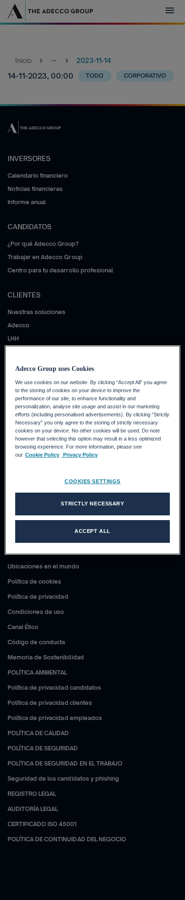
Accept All (92, 531)
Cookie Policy (42, 455)
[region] (93, 450)
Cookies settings (92, 481)
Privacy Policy (80, 455)
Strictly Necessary (92, 503)
